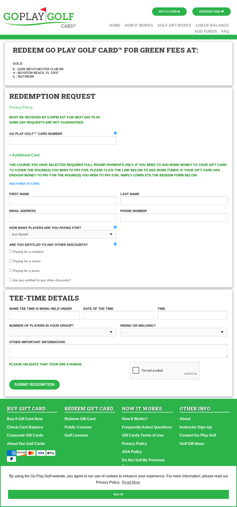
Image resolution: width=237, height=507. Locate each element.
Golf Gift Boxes (174, 25)
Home (114, 25)
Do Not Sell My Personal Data (143, 463)
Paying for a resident (28, 252)
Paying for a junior (26, 271)
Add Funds (205, 31)
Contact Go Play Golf (198, 435)
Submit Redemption (34, 385)
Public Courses (78, 427)
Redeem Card (210, 11)
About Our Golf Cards (26, 444)
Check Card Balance (25, 427)
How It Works (139, 25)
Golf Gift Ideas (192, 444)
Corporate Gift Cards (25, 435)
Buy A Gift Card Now (25, 419)
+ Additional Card (24, 155)
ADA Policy (132, 452)
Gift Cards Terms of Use (143, 435)
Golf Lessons (76, 435)
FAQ (225, 31)
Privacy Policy (21, 107)
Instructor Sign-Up (196, 427)
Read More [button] (131, 482)
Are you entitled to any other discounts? (41, 280)
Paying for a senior (26, 261)
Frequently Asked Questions (147, 427)
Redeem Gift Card (80, 419)
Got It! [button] (119, 494)
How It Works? (134, 419)
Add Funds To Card (24, 183)
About (185, 419)
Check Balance (212, 25)
